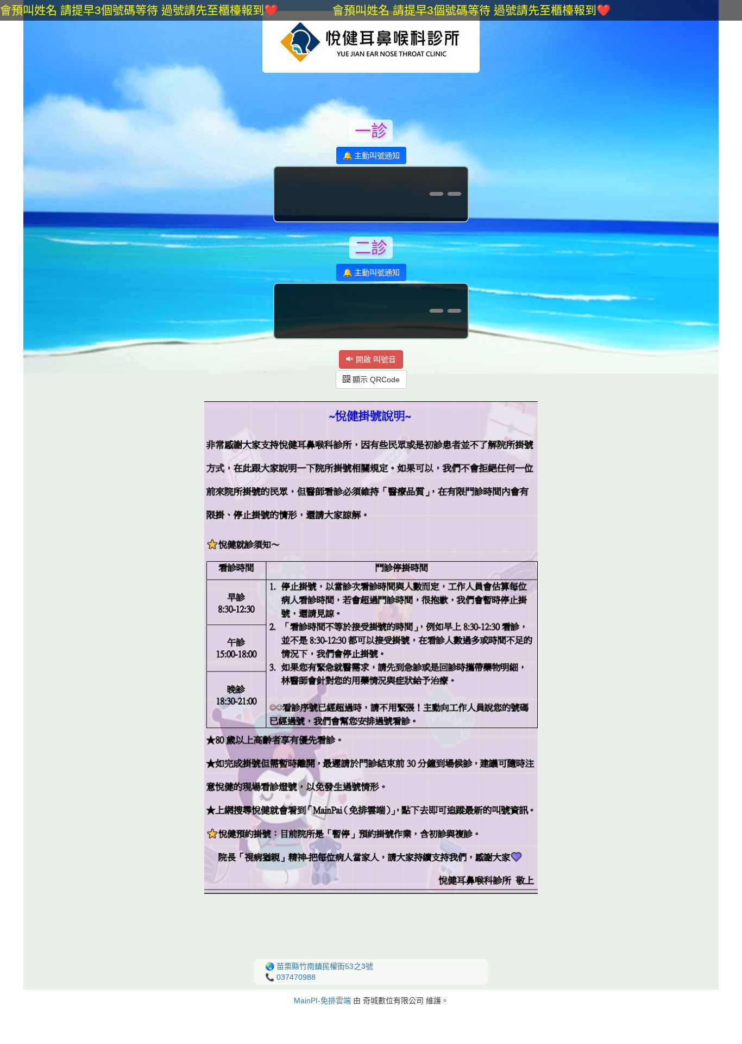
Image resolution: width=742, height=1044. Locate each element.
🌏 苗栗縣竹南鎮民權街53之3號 (319, 966)
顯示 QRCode (375, 379)
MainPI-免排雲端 (322, 1000)
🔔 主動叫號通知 (371, 155)
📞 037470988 (290, 977)
